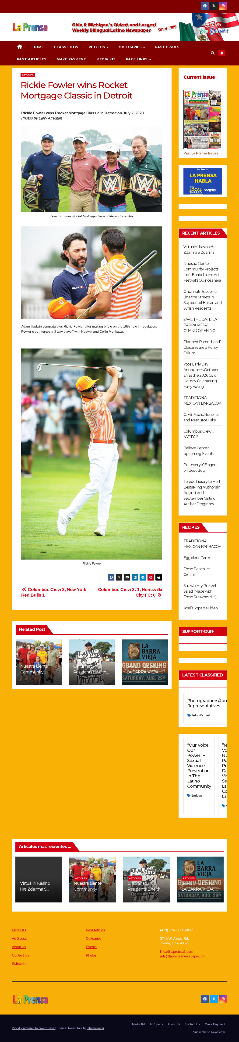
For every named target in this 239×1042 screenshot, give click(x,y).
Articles (28, 75)
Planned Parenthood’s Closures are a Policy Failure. (202, 347)
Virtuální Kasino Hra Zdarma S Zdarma (35, 889)
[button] (213, 53)
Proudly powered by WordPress (33, 1028)
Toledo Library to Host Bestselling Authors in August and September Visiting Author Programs (201, 492)
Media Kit (106, 59)
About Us (19, 947)
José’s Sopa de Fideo (200, 608)
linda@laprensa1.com (176, 951)
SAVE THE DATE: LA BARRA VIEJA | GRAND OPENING (144, 672)
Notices (196, 795)
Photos (97, 47)
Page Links (137, 59)
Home (38, 47)
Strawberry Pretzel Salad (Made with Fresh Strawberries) (199, 591)
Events (91, 947)
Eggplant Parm (196, 558)
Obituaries (131, 47)
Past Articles (32, 59)
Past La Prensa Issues (200, 153)
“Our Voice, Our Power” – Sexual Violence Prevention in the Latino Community (199, 766)
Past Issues (167, 47)
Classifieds (66, 47)
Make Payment (71, 59)
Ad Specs (19, 938)
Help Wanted (200, 715)
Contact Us (20, 955)
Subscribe (19, 964)
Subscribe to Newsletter (209, 1032)
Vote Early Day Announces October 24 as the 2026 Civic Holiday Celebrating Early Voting (200, 375)
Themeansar (95, 1028)
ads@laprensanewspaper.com (183, 956)
